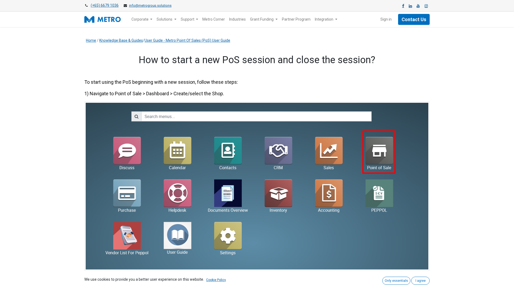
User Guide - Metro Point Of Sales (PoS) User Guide (187, 40)
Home (91, 40)
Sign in (386, 19)
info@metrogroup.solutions (150, 5)
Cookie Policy (216, 280)
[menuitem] (213, 19)
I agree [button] (420, 281)
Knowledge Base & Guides (121, 40)
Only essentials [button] (396, 281)
